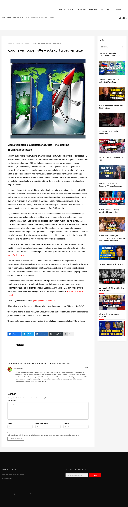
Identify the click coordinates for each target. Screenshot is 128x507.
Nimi (10, 424)
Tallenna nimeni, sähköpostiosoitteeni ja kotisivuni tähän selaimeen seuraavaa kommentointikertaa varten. (43, 435)
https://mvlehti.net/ (16, 255)
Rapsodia (10, 494)
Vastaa (87, 367)
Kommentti (12, 401)
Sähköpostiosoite (42, 424)
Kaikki (43, 43)
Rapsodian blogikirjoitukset (53, 43)
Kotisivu (66, 424)
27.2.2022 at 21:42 (18, 370)
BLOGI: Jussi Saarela (37, 43)
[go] (122, 47)
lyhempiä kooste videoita (44, 301)
